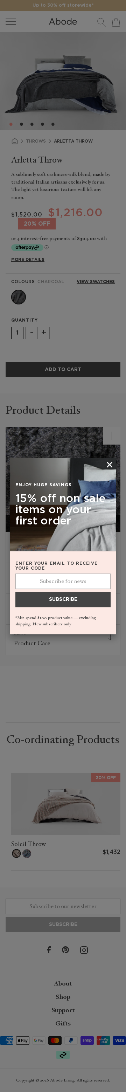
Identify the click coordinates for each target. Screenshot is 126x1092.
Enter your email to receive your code (56, 565)
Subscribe (63, 599)
